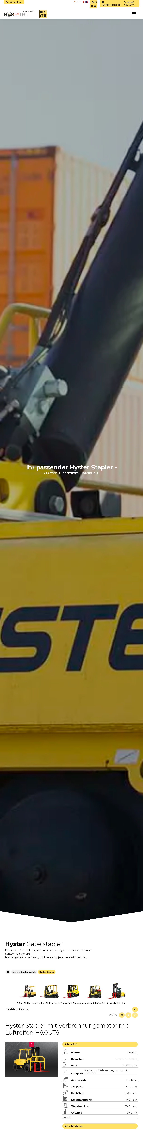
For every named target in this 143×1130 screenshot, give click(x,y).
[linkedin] (91, 6)
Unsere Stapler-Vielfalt (24, 972)
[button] (31, 1035)
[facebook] (92, 2)
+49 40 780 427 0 (129, 3)
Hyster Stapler (46, 972)
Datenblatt (68, 1108)
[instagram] (95, 2)
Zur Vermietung (14, 2)
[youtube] (95, 6)
